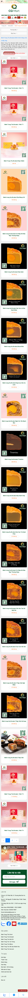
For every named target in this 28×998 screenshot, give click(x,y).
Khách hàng (4, 962)
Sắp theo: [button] (13, 33)
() (26, 1)
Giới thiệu (3, 957)
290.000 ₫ (14, 425)
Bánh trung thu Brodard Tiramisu (14, 459)
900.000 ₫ (14, 127)
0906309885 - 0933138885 (14, 907)
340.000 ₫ (14, 238)
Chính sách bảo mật (6, 972)
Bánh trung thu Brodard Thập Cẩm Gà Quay (14, 721)
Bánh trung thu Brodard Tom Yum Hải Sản (14, 646)
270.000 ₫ (14, 687)
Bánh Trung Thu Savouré (7, 949)
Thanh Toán (4, 959)
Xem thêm (13, 58)
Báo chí (3, 980)
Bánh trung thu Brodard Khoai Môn (14, 346)
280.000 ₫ (14, 462)
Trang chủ (3, 25)
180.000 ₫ (14, 274)
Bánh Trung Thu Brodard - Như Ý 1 (14, 124)
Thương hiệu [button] (13, 29)
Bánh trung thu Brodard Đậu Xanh (14, 272)
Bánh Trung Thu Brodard (7, 937)
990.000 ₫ (14, 90)
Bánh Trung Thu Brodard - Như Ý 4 (14, 830)
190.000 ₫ (14, 200)
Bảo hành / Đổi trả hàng (7, 967)
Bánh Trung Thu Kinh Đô (7, 939)
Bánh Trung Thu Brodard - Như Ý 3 (14, 794)
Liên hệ (14, 163)
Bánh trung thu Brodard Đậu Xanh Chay (14, 495)
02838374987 (12, 909)
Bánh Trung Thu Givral (6, 934)
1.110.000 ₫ (14, 796)
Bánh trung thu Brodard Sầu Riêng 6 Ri (14, 197)
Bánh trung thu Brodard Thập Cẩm (14, 757)
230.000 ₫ (14, 723)
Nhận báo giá (23, 990)
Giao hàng (3, 964)
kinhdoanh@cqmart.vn (10, 912)
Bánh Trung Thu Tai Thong (8, 941)
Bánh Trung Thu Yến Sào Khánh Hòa (10, 946)
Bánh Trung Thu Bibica (7, 944)
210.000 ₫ (14, 536)
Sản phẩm (10, 25)
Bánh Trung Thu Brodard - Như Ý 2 (14, 88)
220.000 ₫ (14, 312)
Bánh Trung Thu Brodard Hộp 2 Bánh (14, 161)
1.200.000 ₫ (14, 833)
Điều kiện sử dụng (5, 969)
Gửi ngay (12, 882)
